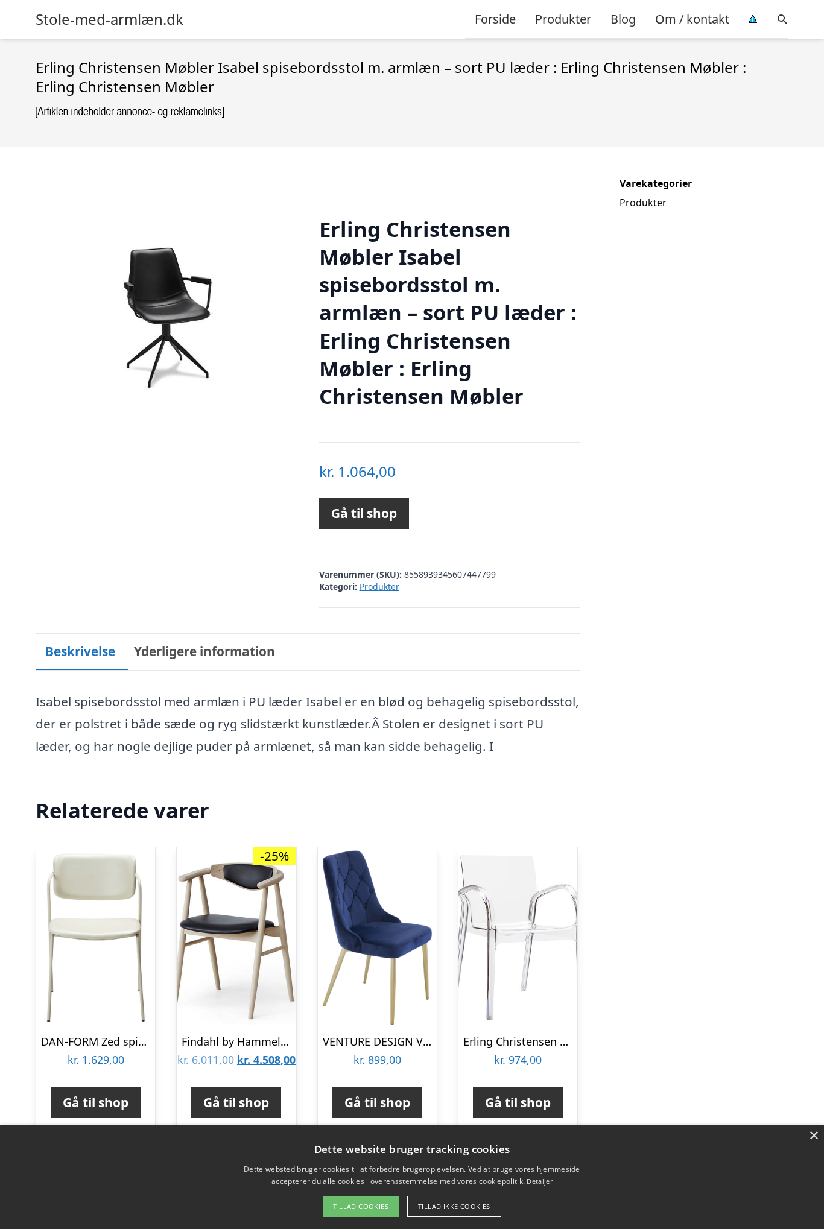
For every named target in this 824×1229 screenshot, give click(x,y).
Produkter (563, 19)
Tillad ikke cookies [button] (454, 1206)
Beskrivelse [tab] (80, 651)
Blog (623, 19)
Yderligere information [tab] (204, 651)
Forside (495, 19)
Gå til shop (364, 513)
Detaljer (539, 1181)
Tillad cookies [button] (360, 1206)
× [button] (813, 1135)
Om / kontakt (692, 19)
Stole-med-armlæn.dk (109, 19)
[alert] (412, 1177)
